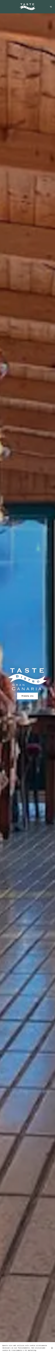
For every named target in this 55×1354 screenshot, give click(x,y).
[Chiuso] (52, 1348)
